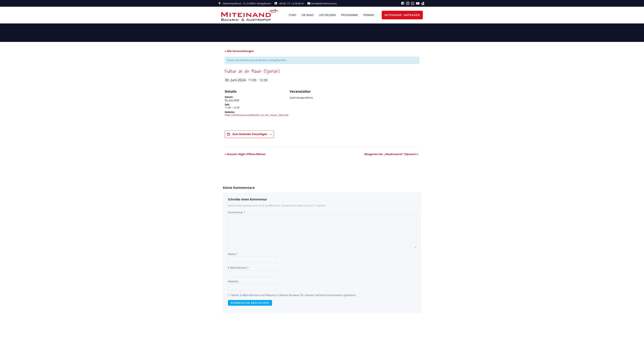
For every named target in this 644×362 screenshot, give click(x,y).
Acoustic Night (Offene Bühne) (245, 154)
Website (233, 281)
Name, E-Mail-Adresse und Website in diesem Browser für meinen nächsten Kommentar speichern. (293, 295)
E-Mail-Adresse (238, 267)
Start (293, 15)
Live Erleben (327, 15)
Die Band (308, 15)
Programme (349, 15)
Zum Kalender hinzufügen (249, 134)
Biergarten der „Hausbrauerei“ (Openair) (391, 154)
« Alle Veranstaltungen (239, 51)
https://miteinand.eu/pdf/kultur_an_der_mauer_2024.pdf (256, 115)
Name (233, 254)
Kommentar (236, 212)
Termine (368, 15)
